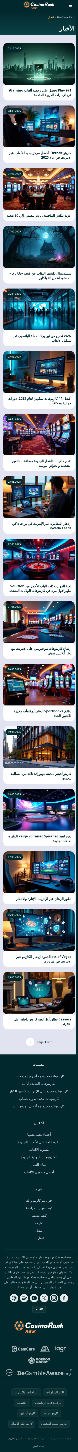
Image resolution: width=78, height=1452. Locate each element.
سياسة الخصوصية (36, 1438)
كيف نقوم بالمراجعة (39, 1208)
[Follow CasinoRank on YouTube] (34, 1298)
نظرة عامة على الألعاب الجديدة (39, 1142)
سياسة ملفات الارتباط (60, 1438)
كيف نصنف (39, 1215)
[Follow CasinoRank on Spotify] (24, 1298)
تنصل (39, 1230)
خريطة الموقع (39, 1446)
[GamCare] (23, 1349)
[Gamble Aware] (44, 1372)
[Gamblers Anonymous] (45, 1349)
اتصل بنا (39, 1238)
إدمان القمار (39, 1164)
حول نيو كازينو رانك (39, 1200)
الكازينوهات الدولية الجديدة (39, 1157)
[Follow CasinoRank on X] (44, 1298)
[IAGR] (60, 1349)
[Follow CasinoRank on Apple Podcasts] (14, 1298)
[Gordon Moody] (39, 1360)
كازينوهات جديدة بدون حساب (39, 1098)
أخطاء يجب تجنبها (39, 1134)
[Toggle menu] (70, 5)
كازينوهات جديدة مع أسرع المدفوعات (39, 1076)
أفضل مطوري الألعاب (39, 1172)
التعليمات (39, 1223)
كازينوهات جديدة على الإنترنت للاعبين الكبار (39, 1091)
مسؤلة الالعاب (39, 1149)
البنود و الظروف (14, 1438)
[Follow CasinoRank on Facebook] (64, 1298)
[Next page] (30, 1042)
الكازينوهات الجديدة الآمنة (39, 1083)
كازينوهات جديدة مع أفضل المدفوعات (39, 1106)
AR (41, 1309)
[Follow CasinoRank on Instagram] (54, 1298)
